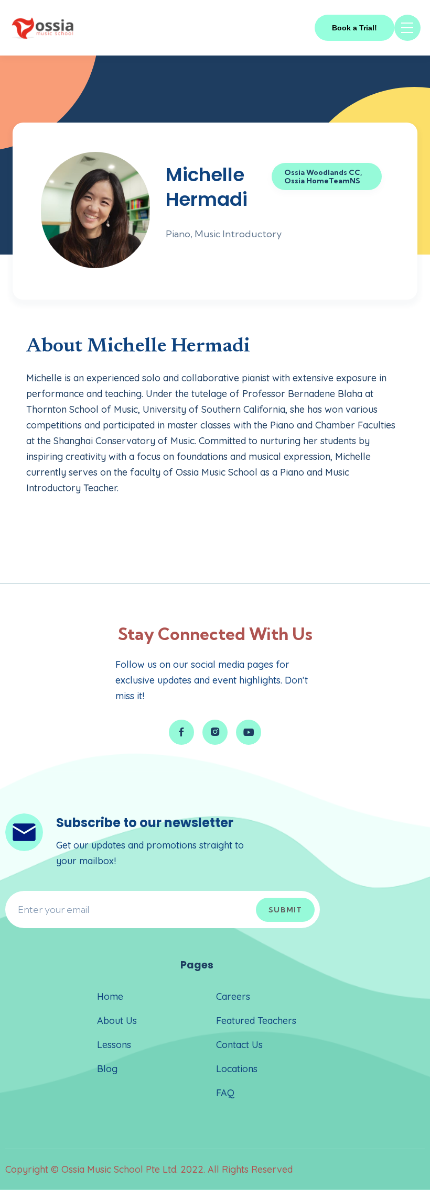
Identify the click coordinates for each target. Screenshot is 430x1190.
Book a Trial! (354, 28)
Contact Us (239, 1045)
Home (110, 996)
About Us (117, 1021)
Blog (107, 1069)
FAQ (225, 1093)
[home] (43, 28)
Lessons (114, 1045)
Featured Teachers (256, 1021)
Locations (236, 1069)
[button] (407, 28)
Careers (233, 996)
